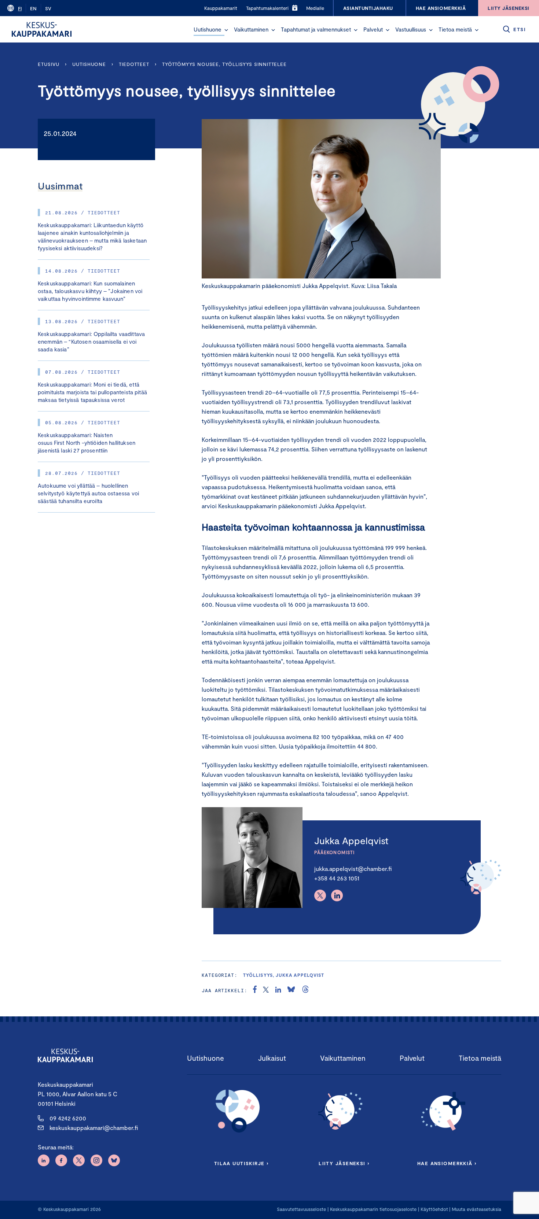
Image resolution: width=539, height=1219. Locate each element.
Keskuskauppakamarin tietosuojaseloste (373, 1209)
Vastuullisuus (410, 29)
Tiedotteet (134, 64)
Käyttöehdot (434, 1209)
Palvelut (373, 29)
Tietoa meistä (455, 29)
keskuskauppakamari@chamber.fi (94, 1127)
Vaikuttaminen (251, 29)
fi (20, 8)
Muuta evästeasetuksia (476, 1209)
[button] (226, 30)
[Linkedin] (337, 895)
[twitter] (266, 990)
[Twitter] (320, 895)
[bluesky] (291, 990)
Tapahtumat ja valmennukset (316, 29)
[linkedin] (278, 990)
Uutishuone (207, 29)
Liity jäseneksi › (344, 1163)
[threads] (305, 990)
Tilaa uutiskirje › (241, 1163)
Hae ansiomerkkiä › (447, 1163)
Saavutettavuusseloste (301, 1209)
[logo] (42, 29)
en (33, 8)
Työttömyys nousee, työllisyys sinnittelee (225, 64)
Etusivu (48, 64)
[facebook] (255, 990)
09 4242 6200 (68, 1118)
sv (48, 8)
